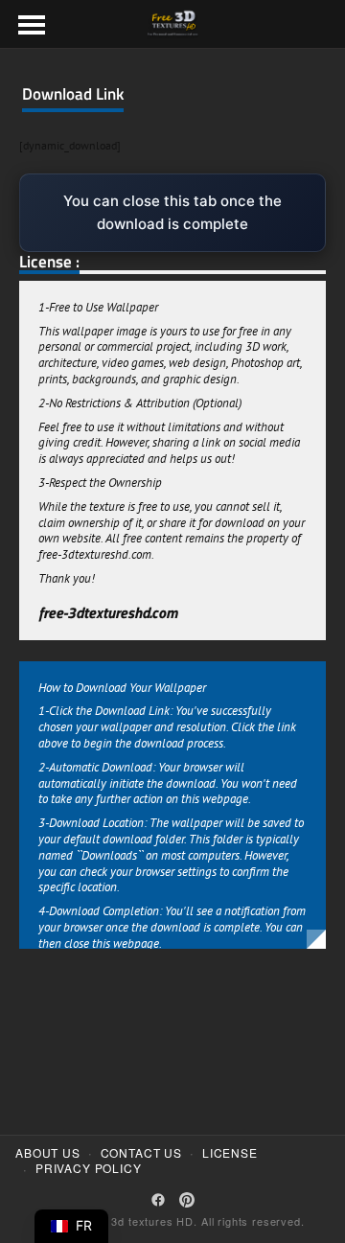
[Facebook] (158, 1200)
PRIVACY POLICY (88, 1168)
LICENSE (230, 1153)
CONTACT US (141, 1153)
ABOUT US (47, 1153)
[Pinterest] (187, 1200)
